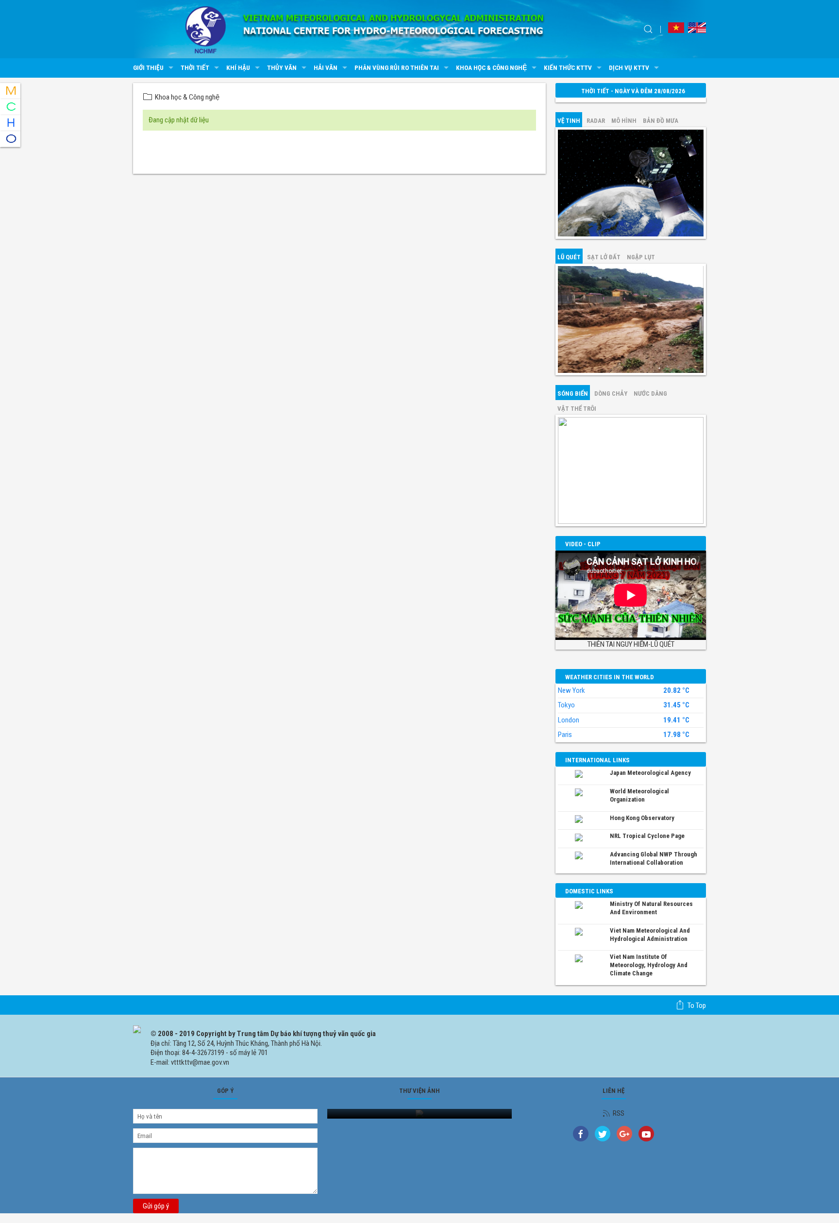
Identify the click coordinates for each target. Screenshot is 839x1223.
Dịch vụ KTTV (629, 67)
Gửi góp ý (156, 1206)
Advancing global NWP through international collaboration (653, 858)
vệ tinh (568, 120)
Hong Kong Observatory (642, 817)
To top (697, 1005)
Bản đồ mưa (660, 120)
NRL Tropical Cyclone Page (647, 835)
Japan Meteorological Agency (650, 772)
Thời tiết (195, 67)
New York (571, 690)
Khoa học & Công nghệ (491, 67)
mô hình (624, 120)
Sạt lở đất (604, 257)
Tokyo (566, 705)
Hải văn (325, 67)
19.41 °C (676, 720)
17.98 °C (676, 734)
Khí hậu (238, 67)
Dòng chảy (610, 393)
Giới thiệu (148, 67)
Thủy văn (282, 67)
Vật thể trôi (576, 408)
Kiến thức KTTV (568, 67)
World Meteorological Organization (639, 795)
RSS (618, 1113)
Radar (596, 120)
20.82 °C (676, 690)
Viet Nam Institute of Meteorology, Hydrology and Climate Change (649, 965)
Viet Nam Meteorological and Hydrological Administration (650, 934)
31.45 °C (676, 705)
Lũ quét (569, 257)
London (568, 720)
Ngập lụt (641, 257)
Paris (565, 734)
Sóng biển (572, 393)
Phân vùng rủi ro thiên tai (396, 67)
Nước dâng (650, 393)
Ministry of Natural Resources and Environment (651, 908)
